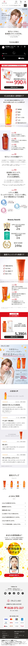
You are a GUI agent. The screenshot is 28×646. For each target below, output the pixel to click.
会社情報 (16, 637)
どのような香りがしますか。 (8, 520)
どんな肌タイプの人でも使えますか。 (10, 513)
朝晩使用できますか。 (7, 506)
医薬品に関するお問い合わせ (19, 631)
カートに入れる (14, 87)
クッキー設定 (5, 643)
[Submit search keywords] (25, 5)
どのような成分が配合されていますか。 (11, 517)
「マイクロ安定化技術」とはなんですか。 (11, 524)
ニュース (3, 631)
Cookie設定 (16, 633)
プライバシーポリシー (18, 635)
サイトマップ (4, 633)
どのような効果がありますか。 (9, 503)
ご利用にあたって (5, 635)
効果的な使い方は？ (6, 510)
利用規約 (3, 637)
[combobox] (12, 5)
